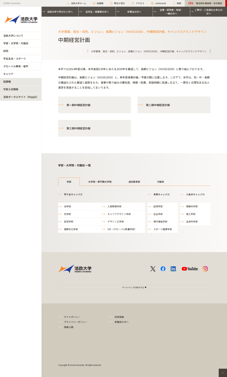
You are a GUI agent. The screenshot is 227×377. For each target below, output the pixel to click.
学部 (69, 181)
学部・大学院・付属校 (15, 43)
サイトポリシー (72, 317)
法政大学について (13, 35)
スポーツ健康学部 (162, 229)
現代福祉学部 (160, 221)
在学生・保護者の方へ (97, 11)
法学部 (67, 206)
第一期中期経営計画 (78, 105)
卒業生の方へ (134, 11)
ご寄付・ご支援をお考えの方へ (209, 11)
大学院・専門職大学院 (100, 181)
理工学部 (190, 214)
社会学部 (158, 214)
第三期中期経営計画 (78, 128)
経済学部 (158, 206)
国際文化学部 (71, 229)
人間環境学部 (114, 206)
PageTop (223, 373)
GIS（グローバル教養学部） (122, 229)
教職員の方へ (122, 322)
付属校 (160, 181)
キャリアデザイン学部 (119, 214)
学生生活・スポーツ (14, 58)
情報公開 (68, 327)
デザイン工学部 (116, 221)
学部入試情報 (10, 89)
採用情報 (119, 317)
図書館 (7, 81)
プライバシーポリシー (75, 322)
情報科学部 (192, 206)
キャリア (8, 74)
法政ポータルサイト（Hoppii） (21, 97)
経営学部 (68, 221)
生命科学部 (192, 221)
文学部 (67, 214)
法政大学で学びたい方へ (60, 11)
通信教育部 (134, 181)
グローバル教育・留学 (15, 66)
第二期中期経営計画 (158, 105)
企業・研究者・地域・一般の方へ (171, 11)
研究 (5, 51)
